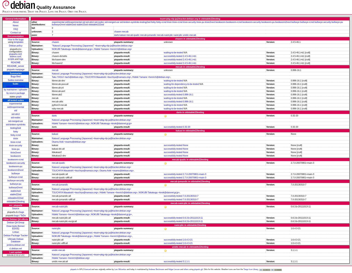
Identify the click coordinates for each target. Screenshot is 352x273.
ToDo (23, 215)
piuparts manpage (15, 69)
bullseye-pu (15, 184)
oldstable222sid (15, 198)
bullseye (16, 173)
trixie (15, 138)
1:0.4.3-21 (188, 240)
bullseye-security (15, 180)
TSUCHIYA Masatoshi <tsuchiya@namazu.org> (108, 77)
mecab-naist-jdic (165, 35)
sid (15, 110)
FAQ (15, 29)
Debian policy (15, 45)
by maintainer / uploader (15, 89)
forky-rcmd (16, 135)
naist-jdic (178, 35)
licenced (87, 269)
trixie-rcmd (16, 142)
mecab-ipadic (133, 35)
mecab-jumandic (148, 35)
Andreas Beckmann (156, 269)
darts (116, 35)
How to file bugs (16, 39)
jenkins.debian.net (16, 245)
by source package (15, 93)
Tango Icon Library (251, 269)
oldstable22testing (15, 86)
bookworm (16, 156)
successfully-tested (173, 56)
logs (21, 59)
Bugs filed (15, 76)
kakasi (122, 35)
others (186, 269)
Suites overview (15, 80)
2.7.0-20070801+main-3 (194, 174)
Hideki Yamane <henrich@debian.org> (113, 49)
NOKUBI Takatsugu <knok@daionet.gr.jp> (72, 49)
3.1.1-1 (186, 261)
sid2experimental (15, 107)
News (15, 25)
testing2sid (15, 128)
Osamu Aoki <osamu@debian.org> (69, 142)
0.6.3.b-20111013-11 (193, 218)
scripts (11, 59)
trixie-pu (16, 149)
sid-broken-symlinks (15, 124)
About (16, 22)
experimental (15, 103)
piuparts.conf (15, 54)
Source (15, 208)
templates (18, 42)
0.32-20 (186, 127)
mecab (125, 31)
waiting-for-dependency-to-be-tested (181, 84)
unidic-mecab (189, 35)
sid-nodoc (15, 117)
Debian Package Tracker (16, 235)
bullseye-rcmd (16, 177)
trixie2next (16, 152)
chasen (117, 31)
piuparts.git (198, 269)
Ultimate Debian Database (16, 240)
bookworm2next (15, 170)
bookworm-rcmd (16, 159)
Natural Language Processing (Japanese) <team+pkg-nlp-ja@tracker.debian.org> (91, 73)
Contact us (15, 32)
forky (15, 131)
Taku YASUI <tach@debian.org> (67, 77)
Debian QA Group (15, 222)
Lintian (15, 232)
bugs (21, 212)
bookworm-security (15, 163)
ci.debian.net (15, 248)
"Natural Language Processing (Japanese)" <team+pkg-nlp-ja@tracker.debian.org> (92, 45)
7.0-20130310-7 (190, 196)
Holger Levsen (174, 269)
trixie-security (15, 145)
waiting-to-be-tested (173, 52)
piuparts (73, 269)
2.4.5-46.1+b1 (189, 56)
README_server (15, 66)
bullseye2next (15, 187)
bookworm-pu (15, 166)
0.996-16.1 (188, 94)
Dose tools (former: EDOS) (15, 227)
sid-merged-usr (15, 121)
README (15, 62)
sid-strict (16, 114)
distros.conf (15, 56)
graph (19, 96)
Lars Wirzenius (120, 269)
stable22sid (15, 194)
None (185, 145)
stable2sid (16, 191)
